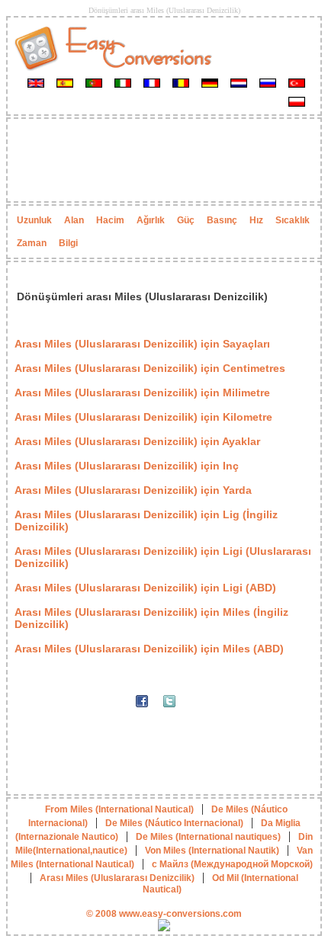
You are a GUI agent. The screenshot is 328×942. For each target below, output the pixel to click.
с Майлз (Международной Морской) (232, 864)
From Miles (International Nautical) (119, 809)
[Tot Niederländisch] (239, 82)
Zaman (32, 243)
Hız (256, 220)
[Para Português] (94, 82)
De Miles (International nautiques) (208, 836)
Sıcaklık (292, 220)
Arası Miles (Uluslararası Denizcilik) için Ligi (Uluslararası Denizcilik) (162, 557)
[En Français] (152, 82)
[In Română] (181, 82)
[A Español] (65, 82)
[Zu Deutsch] (210, 82)
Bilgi (68, 243)
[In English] (36, 82)
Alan (74, 220)
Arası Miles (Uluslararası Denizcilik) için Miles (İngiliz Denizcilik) (151, 618)
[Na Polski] (297, 101)
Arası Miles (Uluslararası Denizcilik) (117, 878)
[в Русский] (268, 82)
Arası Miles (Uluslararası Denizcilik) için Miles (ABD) (149, 648)
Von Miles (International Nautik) (212, 850)
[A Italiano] (123, 82)
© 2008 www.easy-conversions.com (164, 913)
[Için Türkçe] (297, 82)
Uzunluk (34, 220)
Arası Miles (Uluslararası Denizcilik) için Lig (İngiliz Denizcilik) (146, 520)
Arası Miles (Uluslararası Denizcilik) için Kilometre (143, 417)
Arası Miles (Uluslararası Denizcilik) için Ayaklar (137, 441)
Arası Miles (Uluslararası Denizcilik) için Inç (126, 466)
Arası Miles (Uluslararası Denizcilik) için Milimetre (142, 392)
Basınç (222, 220)
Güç (186, 220)
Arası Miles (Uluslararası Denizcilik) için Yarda (133, 490)
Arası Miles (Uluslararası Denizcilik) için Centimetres (149, 368)
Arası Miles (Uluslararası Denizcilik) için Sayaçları (142, 344)
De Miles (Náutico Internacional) (174, 823)
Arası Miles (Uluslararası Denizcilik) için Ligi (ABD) (145, 588)
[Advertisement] (164, 160)
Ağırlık (151, 220)
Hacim (110, 220)
